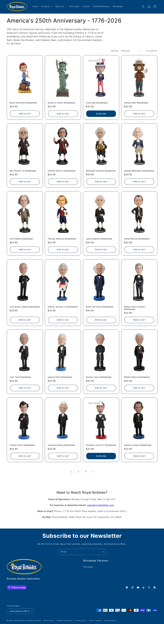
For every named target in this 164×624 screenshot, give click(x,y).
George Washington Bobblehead (139, 171)
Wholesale (88, 567)
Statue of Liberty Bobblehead (61, 103)
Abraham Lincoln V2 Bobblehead (101, 445)
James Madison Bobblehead (99, 239)
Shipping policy (110, 620)
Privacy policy (80, 620)
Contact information (65, 620)
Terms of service (95, 620)
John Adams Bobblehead (21, 239)
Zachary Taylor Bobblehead (98, 377)
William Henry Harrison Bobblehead (134, 308)
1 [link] (71, 471)
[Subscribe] (103, 552)
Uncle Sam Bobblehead (96, 103)
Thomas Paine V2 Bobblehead (61, 171)
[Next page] (93, 472)
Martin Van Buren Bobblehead (99, 307)
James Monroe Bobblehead (136, 239)
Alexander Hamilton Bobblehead (101, 171)
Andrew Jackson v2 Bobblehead (63, 307)
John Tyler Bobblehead (20, 377)
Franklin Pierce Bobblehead (22, 445)
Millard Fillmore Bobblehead (137, 377)
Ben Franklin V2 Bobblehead (23, 171)
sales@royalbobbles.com (100, 505)
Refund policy (49, 620)
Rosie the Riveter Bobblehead (23, 103)
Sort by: (115, 51)
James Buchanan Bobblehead (61, 445)
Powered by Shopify (33, 620)
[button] (47, 6)
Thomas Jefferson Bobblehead (62, 239)
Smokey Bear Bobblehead (136, 103)
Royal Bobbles (19, 620)
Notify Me (101, 113)
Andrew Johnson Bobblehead (137, 445)
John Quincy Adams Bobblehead (25, 307)
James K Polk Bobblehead (60, 377)
